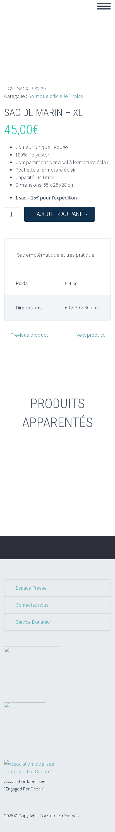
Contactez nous (32, 605)
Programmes (92, 12)
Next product (90, 334)
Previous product (29, 334)
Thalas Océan (25, 12)
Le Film (58, 12)
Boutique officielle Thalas (55, 96)
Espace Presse (31, 588)
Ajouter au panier (62, 214)
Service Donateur (33, 622)
